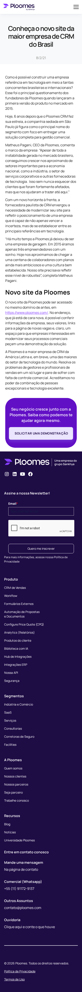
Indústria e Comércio (18, 704)
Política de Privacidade (19, 971)
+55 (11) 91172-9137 (19, 888)
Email (13, 503)
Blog (7, 824)
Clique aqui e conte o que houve (29, 926)
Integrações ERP (15, 664)
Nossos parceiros (16, 784)
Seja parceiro (13, 792)
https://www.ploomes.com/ (26, 312)
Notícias (10, 832)
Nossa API (11, 673)
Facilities (10, 744)
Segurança (11, 681)
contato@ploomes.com (22, 907)
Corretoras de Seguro (19, 736)
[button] (75, 7)
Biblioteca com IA (16, 648)
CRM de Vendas (15, 588)
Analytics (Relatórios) (19, 632)
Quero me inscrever (41, 548)
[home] (18, 7)
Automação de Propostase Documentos (22, 614)
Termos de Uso (14, 979)
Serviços (10, 720)
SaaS (8, 712)
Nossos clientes (15, 776)
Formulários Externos (18, 604)
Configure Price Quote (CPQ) (24, 624)
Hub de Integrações (17, 656)
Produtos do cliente (17, 640)
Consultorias (13, 728)
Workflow (10, 596)
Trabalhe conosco (16, 800)
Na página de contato (21, 869)
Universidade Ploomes (19, 840)
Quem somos (13, 768)
